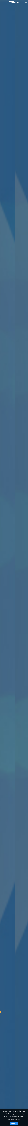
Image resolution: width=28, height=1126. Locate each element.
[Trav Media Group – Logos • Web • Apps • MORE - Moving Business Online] (14, 2)
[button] (26, 2)
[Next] (26, 563)
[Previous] (2, 563)
